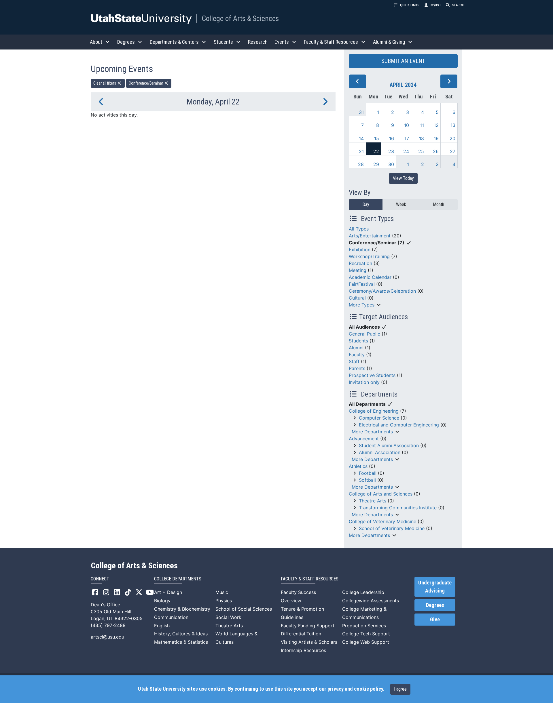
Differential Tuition (301, 634)
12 (436, 125)
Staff (354, 361)
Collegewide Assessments (370, 600)
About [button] (96, 42)
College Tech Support (366, 634)
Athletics (358, 466)
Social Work (228, 617)
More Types (361, 305)
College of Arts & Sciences (240, 18)
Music (221, 592)
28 (361, 164)
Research (258, 42)
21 (361, 151)
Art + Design (168, 592)
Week (401, 204)
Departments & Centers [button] (174, 42)
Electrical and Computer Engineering (399, 425)
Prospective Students (372, 375)
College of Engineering (374, 411)
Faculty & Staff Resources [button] (331, 42)
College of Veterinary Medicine (382, 521)
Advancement (364, 438)
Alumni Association (379, 452)
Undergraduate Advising (435, 587)
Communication (171, 617)
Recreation (360, 263)
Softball (367, 480)
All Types (359, 229)
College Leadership (363, 592)
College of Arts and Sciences (380, 494)
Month (438, 204)
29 (376, 164)
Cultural (357, 298)
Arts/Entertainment (370, 236)
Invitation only (364, 382)
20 (452, 138)
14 (361, 138)
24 (406, 151)
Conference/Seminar (146, 83)
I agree (400, 689)
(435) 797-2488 (108, 625)
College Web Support (365, 642)
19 (436, 138)
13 (452, 125)
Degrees (435, 605)
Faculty (357, 354)
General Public (364, 334)
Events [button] (281, 42)
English (162, 625)
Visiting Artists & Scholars (309, 642)
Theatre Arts (372, 501)
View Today (403, 178)
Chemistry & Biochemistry (182, 609)
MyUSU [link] (436, 5)
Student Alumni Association (389, 445)
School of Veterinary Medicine (392, 528)
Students (358, 341)
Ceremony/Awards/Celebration (382, 291)
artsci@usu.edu (107, 637)
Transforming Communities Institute (398, 507)
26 (436, 151)
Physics (223, 600)
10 (406, 125)
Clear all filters (105, 83)
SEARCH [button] (458, 5)
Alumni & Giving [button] (389, 42)
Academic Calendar (370, 277)
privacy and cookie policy (355, 689)
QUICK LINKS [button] (409, 5)
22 (376, 151)
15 (376, 138)
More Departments (372, 432)
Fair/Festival (362, 284)
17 (406, 138)
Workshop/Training (369, 256)
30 (391, 164)
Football (367, 473)
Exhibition (359, 249)
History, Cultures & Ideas (181, 634)
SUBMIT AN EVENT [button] (403, 61)
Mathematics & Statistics (181, 642)
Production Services (364, 625)
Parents (357, 368)
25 (421, 151)
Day (365, 204)
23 (391, 151)
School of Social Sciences (243, 609)
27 (452, 151)
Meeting (357, 270)
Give (435, 619)
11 (422, 125)
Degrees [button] (126, 42)
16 (391, 138)
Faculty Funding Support (307, 625)
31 (361, 112)
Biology (162, 600)
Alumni (356, 347)
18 (421, 138)
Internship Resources (303, 650)
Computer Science (379, 418)
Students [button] (223, 42)
